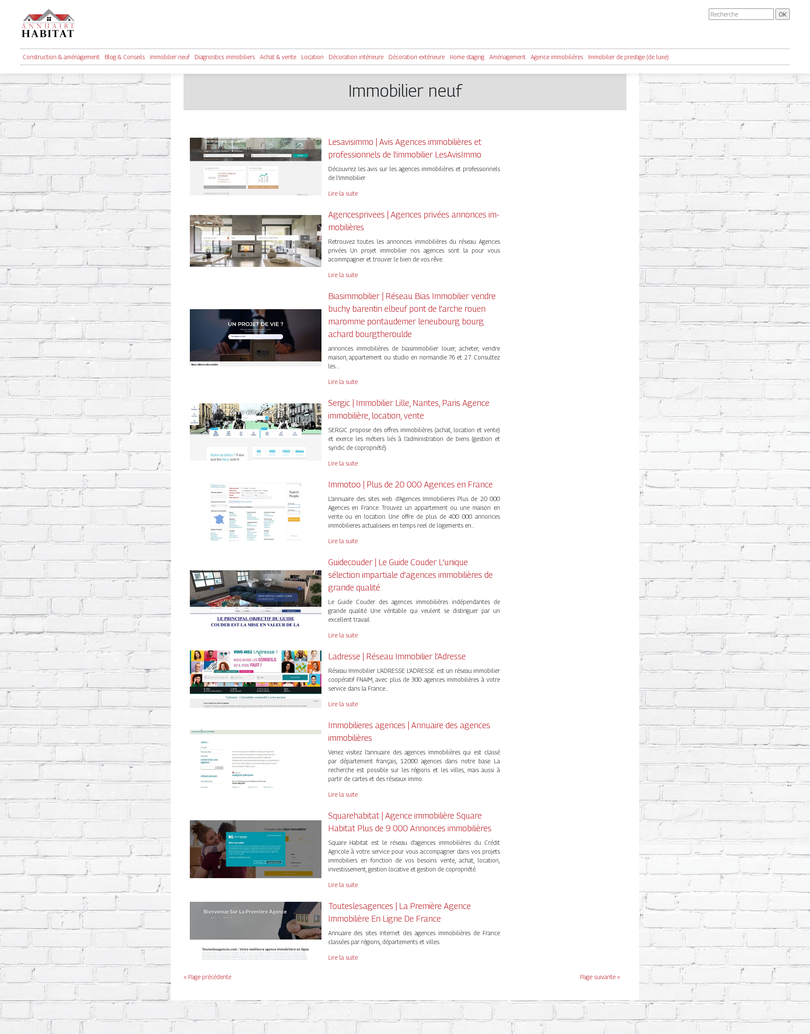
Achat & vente (278, 56)
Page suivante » (600, 976)
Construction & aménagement (61, 56)
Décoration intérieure (356, 56)
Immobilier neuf (169, 56)
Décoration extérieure (417, 56)
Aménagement (507, 56)
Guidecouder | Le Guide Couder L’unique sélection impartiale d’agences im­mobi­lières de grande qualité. (410, 575)
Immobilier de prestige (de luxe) (628, 56)
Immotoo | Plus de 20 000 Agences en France (410, 484)
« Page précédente (207, 976)
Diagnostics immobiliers (224, 56)
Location (312, 56)
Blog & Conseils (125, 56)
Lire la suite (343, 193)
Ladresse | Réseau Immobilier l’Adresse (397, 656)
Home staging (467, 56)
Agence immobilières (557, 56)
